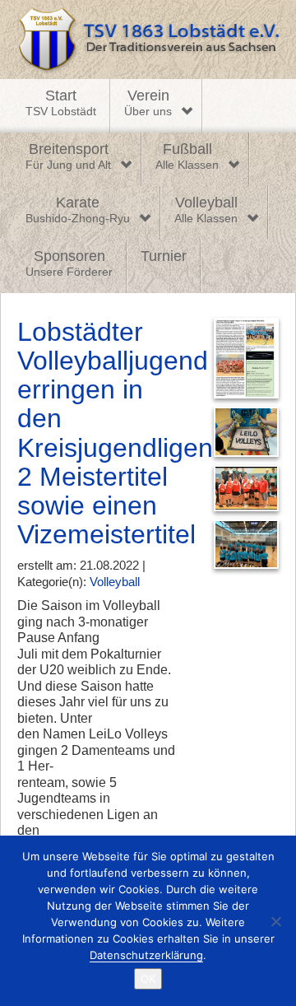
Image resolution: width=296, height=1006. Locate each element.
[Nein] (275, 921)
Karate (77, 210)
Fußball (187, 156)
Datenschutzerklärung (146, 955)
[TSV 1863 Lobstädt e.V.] (148, 39)
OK (148, 978)
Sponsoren (69, 263)
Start (60, 103)
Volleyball (206, 210)
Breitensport (68, 156)
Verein (148, 103)
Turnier (164, 256)
